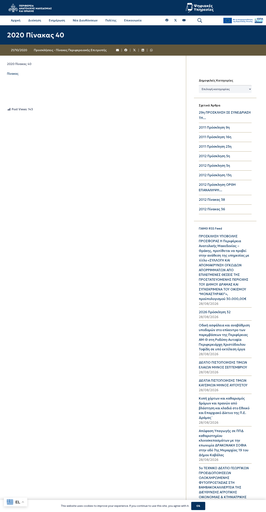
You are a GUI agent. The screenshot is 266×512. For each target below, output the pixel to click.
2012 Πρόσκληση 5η (214, 156)
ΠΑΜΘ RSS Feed (210, 228)
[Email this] (117, 50)
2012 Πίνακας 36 (212, 209)
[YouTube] (184, 20)
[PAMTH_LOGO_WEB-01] (30, 8)
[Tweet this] (134, 50)
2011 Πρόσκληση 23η (215, 147)
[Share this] (126, 50)
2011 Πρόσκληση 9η (214, 127)
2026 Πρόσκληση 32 (215, 312)
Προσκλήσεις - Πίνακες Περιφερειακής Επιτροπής (70, 50)
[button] (200, 21)
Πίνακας (12, 73)
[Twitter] (175, 20)
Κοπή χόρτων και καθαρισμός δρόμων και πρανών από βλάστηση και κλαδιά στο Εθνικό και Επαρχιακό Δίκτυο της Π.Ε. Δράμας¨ (224, 408)
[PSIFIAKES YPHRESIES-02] (200, 8)
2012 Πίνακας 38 (212, 200)
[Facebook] (167, 20)
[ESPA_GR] (243, 20)
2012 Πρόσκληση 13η (215, 175)
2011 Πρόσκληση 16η (215, 137)
